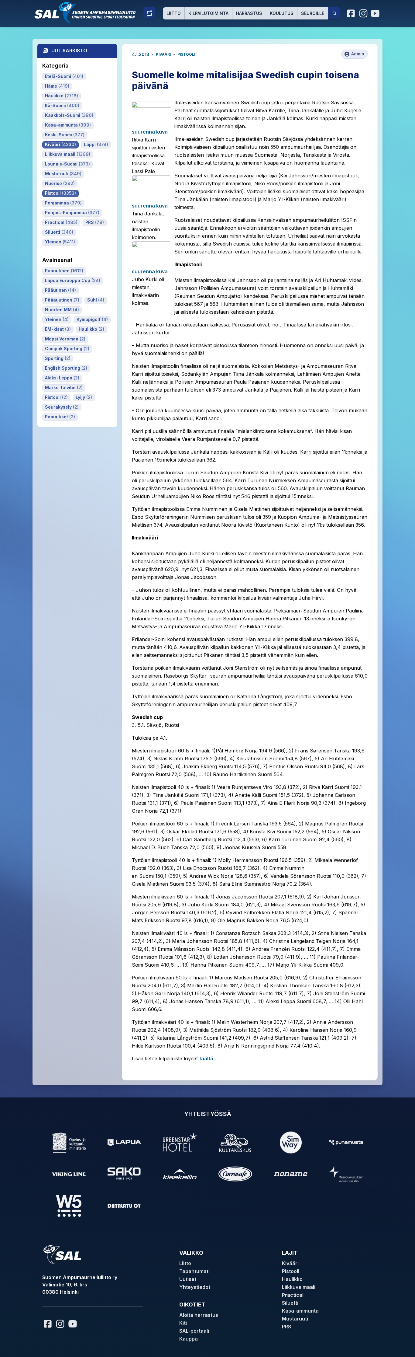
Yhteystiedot (194, 1287)
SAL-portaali (194, 1331)
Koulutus (281, 13)
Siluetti (290, 1303)
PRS (286, 1327)
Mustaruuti (295, 1319)
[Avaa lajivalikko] (149, 13)
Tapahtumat (193, 1271)
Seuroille (312, 13)
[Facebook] (351, 13)
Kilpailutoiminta (208, 13)
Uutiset (187, 1279)
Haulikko (292, 1279)
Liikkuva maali (298, 1287)
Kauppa (188, 1339)
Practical (293, 1295)
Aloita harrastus (198, 1315)
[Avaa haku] (334, 13)
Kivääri (163, 54)
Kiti (183, 1323)
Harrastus (249, 13)
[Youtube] (376, 13)
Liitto (173, 13)
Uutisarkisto (69, 50)
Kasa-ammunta (300, 1311)
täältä (206, 1058)
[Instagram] (363, 13)
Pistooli (186, 54)
